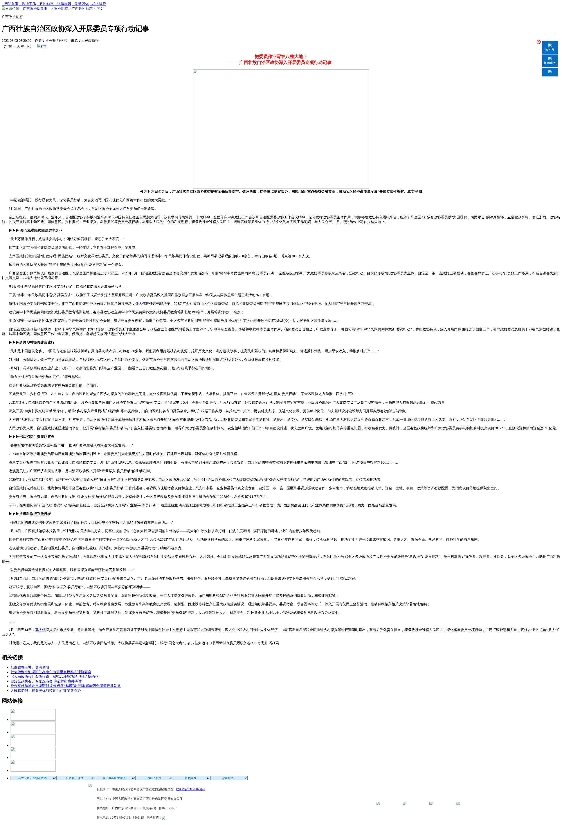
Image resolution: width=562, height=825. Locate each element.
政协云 (550, 49)
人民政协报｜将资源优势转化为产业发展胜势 (46, 690)
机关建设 (98, 4)
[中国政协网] (33, 745)
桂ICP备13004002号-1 (190, 789)
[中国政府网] (33, 732)
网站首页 (10, 4)
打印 (44, 46)
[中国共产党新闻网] (33, 719)
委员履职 (62, 4)
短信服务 (550, 63)
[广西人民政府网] (33, 770)
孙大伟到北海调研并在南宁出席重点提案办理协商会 (51, 672)
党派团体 (80, 4)
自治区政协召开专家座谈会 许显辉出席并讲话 (46, 681)
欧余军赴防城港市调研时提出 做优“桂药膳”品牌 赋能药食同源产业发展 (66, 686)
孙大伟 (121, 208)
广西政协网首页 (35, 9)
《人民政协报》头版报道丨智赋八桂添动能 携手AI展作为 (55, 676)
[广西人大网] (33, 758)
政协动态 (45, 4)
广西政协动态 (82, 9)
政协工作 (27, 4)
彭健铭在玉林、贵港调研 (30, 667)
